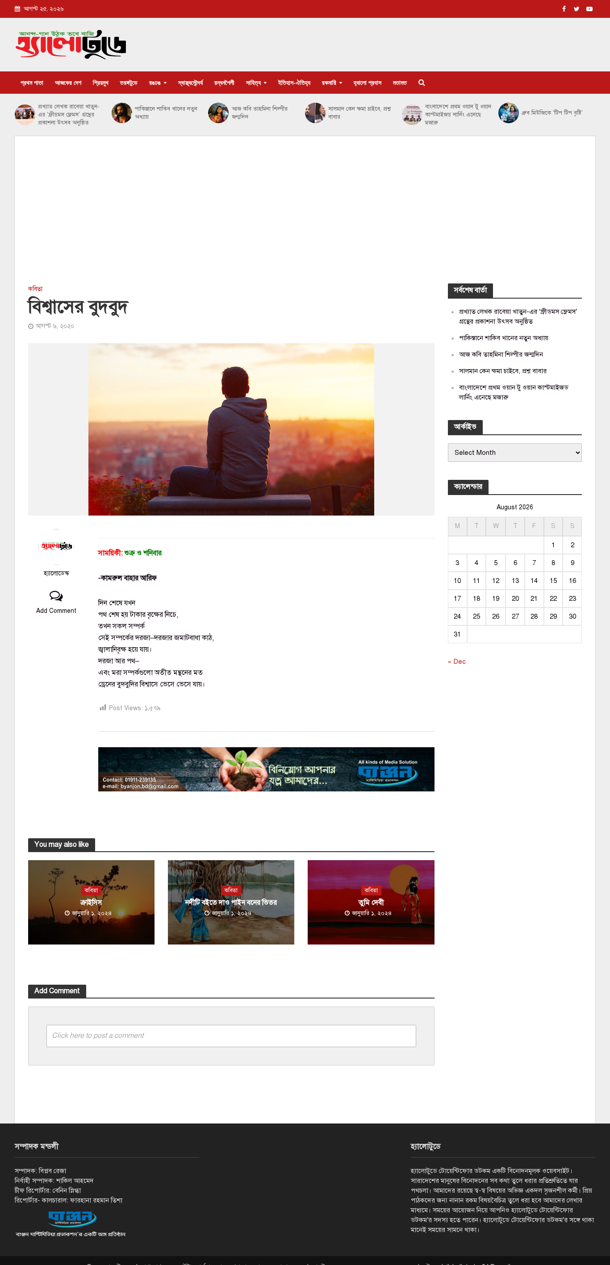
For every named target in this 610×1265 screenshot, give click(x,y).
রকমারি (329, 82)
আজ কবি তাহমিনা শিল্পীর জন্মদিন (260, 113)
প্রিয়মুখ (101, 82)
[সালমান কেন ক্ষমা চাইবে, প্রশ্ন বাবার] (314, 113)
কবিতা (35, 289)
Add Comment (56, 611)
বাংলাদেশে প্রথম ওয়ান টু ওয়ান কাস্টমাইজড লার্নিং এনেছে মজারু (458, 114)
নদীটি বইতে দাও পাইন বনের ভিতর (231, 902)
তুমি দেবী (371, 902)
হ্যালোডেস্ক (56, 573)
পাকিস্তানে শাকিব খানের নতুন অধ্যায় (166, 113)
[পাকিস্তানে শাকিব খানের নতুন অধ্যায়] (121, 113)
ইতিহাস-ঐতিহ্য (294, 82)
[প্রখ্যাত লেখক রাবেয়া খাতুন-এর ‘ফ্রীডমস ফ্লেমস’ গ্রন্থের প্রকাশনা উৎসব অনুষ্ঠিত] (24, 114)
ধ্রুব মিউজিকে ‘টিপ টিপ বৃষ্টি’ (552, 113)
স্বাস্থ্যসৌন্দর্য (190, 82)
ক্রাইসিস (91, 902)
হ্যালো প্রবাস (367, 82)
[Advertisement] (305, 216)
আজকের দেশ (68, 82)
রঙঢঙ (155, 82)
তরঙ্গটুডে (129, 82)
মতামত (400, 82)
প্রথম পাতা (32, 82)
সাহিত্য (253, 82)
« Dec (457, 661)
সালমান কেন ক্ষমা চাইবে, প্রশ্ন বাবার (359, 113)
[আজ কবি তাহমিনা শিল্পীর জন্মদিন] (217, 113)
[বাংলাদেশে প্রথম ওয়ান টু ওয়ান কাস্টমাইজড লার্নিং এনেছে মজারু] (411, 114)
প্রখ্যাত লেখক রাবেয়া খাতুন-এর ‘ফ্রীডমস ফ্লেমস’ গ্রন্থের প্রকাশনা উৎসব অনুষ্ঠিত (68, 114)
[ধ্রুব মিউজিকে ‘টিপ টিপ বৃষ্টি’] (507, 113)
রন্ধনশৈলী (224, 82)
